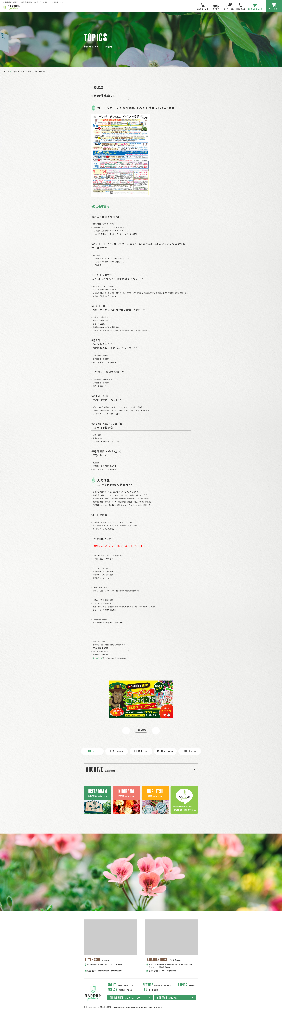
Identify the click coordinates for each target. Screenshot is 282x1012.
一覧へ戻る (141, 730)
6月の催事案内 (100, 206)
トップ (6, 72)
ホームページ (98, 658)
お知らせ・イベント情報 (22, 72)
